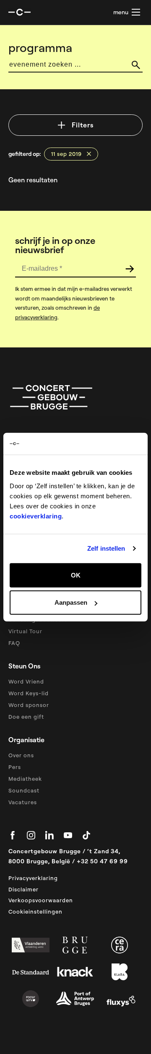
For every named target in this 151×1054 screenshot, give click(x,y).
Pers (14, 767)
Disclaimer (23, 889)
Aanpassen (71, 602)
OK (76, 574)
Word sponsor (28, 705)
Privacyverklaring (33, 878)
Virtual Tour (25, 631)
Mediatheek (25, 778)
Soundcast (23, 790)
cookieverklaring (36, 515)
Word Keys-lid (28, 693)
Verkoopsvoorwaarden (40, 900)
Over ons (21, 755)
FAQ (14, 643)
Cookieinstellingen (35, 911)
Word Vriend (26, 681)
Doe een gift (26, 716)
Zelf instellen (106, 548)
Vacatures (22, 802)
